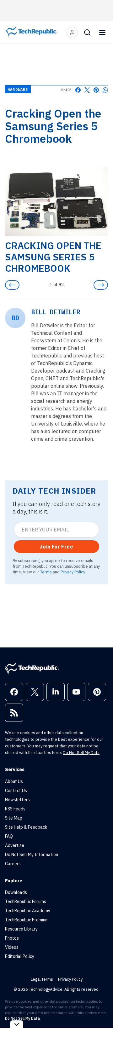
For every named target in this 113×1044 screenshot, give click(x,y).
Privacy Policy (73, 571)
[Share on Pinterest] (96, 90)
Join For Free (56, 546)
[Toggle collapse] (16, 1024)
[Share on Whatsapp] (105, 90)
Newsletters (17, 800)
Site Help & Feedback (26, 827)
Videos (12, 947)
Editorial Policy (19, 956)
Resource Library (21, 929)
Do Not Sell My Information (31, 854)
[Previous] (12, 285)
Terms (46, 571)
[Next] (101, 285)
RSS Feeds (15, 809)
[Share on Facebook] (78, 90)
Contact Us (16, 790)
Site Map (13, 818)
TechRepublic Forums (25, 901)
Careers (13, 864)
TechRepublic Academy (27, 911)
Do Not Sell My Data (81, 752)
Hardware (18, 89)
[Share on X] (87, 90)
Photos (12, 938)
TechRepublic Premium (27, 920)
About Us (14, 781)
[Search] (87, 32)
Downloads (16, 892)
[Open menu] (102, 32)
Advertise (14, 845)
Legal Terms (42, 979)
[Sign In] (72, 32)
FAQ (9, 836)
